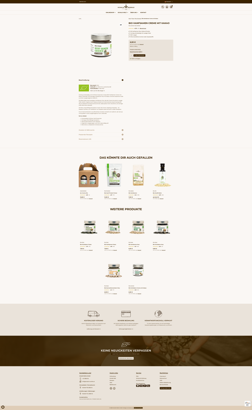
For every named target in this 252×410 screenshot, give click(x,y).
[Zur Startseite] (126, 7)
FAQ (137, 376)
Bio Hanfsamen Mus (134, 244)
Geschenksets (83, 190)
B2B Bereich (82, 1)
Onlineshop (113, 376)
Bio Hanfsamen (133, 193)
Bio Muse (131, 242)
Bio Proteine (107, 190)
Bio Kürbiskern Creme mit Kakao (137, 288)
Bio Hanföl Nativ (157, 193)
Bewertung (143, 28)
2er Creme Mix (84, 193)
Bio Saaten (131, 190)
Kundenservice (140, 380)
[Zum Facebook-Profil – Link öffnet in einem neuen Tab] (111, 388)
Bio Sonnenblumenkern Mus (112, 288)
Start (130, 18)
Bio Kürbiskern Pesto (85, 244)
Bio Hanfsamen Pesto (110, 244)
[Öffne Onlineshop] (115, 12)
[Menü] (250, 401)
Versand (141, 44)
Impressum (163, 376)
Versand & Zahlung (141, 378)
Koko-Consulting (138, 407)
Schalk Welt (113, 378)
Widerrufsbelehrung (165, 382)
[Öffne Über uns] (137, 12)
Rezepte (112, 380)
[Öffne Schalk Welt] (127, 12)
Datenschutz (163, 378)
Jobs (111, 382)
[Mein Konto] (167, 7)
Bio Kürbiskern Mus (158, 244)
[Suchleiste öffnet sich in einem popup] (162, 7)
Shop (133, 18)
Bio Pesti (82, 242)
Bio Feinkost (138, 18)
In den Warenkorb (139, 55)
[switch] (247, 405)
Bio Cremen (131, 25)
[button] (120, 24)
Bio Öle (154, 190)
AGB (161, 380)
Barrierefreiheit (164, 384)
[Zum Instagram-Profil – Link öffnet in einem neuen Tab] (114, 388)
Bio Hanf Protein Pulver (110, 193)
